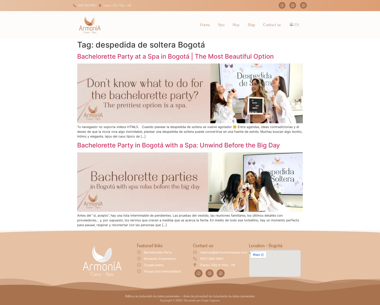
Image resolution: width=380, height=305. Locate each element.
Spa (221, 24)
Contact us (272, 24)
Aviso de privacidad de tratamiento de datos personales (219, 296)
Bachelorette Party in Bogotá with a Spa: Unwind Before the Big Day (178, 145)
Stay (236, 24)
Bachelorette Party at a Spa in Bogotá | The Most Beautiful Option (175, 56)
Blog (251, 24)
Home (205, 24)
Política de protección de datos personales (152, 296)
